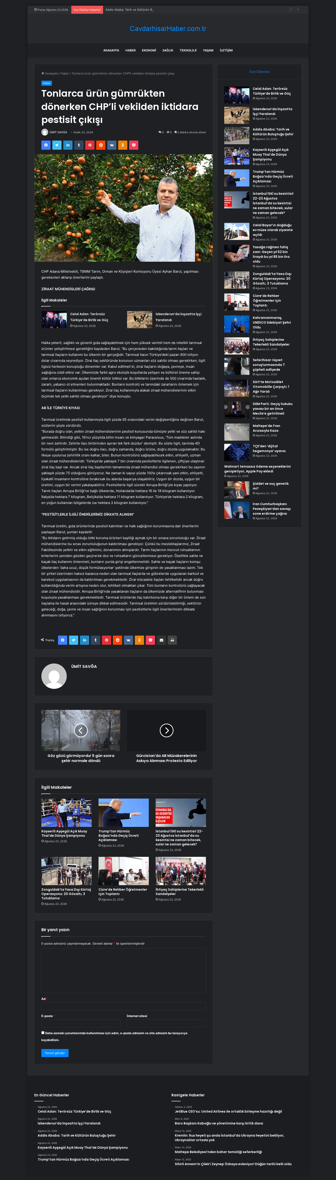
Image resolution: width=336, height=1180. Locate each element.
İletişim (226, 50)
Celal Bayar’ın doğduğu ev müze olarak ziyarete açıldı (273, 230)
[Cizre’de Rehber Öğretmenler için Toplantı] (124, 871)
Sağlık (168, 50)
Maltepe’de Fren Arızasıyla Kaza (266, 428)
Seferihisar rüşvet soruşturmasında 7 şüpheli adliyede (269, 365)
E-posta (48, 1016)
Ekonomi (149, 50)
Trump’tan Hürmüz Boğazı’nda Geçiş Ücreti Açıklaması (119, 835)
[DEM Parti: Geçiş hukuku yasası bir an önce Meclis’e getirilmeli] (236, 410)
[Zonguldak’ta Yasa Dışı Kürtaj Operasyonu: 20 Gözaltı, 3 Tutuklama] (66, 871)
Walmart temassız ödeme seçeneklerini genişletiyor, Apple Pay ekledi (257, 469)
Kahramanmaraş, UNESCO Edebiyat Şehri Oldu (272, 322)
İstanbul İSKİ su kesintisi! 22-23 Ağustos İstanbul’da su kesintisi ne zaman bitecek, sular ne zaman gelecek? (179, 838)
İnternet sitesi (137, 1016)
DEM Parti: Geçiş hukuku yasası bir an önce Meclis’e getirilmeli (273, 409)
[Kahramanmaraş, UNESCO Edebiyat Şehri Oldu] (236, 324)
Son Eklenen (259, 71)
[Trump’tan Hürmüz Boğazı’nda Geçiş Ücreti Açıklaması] (124, 813)
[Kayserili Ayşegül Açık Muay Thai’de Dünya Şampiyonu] (66, 813)
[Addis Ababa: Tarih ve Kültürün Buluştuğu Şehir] (236, 135)
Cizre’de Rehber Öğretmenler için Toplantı (123, 891)
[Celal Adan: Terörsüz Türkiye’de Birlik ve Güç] (54, 319)
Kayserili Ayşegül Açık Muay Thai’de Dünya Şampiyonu (64, 833)
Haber (130, 50)
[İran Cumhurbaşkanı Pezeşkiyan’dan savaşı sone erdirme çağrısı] (236, 510)
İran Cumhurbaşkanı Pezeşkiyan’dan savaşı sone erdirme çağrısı (272, 509)
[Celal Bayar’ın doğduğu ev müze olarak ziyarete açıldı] (236, 231)
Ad (44, 999)
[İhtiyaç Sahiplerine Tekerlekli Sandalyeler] (181, 871)
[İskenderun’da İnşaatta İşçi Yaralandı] (139, 319)
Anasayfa (111, 50)
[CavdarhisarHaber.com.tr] (168, 28)
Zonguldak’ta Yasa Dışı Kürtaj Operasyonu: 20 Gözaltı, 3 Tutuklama (66, 893)
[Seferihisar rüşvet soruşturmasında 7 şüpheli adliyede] (236, 366)
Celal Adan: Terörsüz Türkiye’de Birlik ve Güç (272, 91)
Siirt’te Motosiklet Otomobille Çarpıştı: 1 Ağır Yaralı (271, 387)
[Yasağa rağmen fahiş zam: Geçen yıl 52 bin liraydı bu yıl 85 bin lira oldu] (236, 253)
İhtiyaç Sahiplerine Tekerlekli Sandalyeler (180, 891)
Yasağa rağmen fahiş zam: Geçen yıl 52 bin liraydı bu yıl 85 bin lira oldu (271, 254)
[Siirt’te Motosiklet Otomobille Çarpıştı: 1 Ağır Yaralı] (236, 388)
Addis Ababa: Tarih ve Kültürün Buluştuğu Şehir (139, 9)
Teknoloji (188, 50)
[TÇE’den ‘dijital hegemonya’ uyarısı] (236, 452)
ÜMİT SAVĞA (58, 132)
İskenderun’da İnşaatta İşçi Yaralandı (272, 111)
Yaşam (208, 50)
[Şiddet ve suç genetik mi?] (236, 489)
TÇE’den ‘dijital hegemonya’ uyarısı (269, 448)
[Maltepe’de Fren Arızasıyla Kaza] (236, 432)
